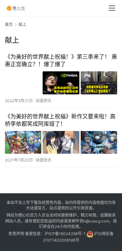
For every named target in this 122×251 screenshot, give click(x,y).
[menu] (112, 8)
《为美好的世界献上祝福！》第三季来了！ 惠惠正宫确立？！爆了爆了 (61, 60)
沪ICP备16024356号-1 (65, 233)
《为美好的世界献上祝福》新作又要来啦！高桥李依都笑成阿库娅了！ (60, 120)
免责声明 (16, 233)
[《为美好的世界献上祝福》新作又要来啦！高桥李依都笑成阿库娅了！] (61, 142)
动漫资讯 (43, 100)
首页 (9, 24)
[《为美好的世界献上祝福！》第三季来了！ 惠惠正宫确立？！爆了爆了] (61, 82)
